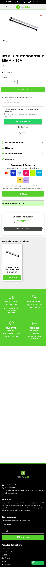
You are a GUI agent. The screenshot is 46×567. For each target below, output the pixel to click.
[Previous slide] (4, 41)
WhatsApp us (24, 121)
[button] (2, 7)
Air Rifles (5, 555)
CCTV (4, 561)
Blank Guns (6, 549)
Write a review (22, 228)
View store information (12, 103)
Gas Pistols (6, 558)
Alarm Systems (7, 564)
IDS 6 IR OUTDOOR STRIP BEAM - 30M (12, 268)
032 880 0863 (10, 487)
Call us (24, 133)
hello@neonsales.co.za (13, 485)
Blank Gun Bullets (8, 552)
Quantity (4, 77)
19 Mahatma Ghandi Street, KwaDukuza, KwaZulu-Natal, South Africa (24, 491)
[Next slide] (41, 41)
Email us (24, 127)
